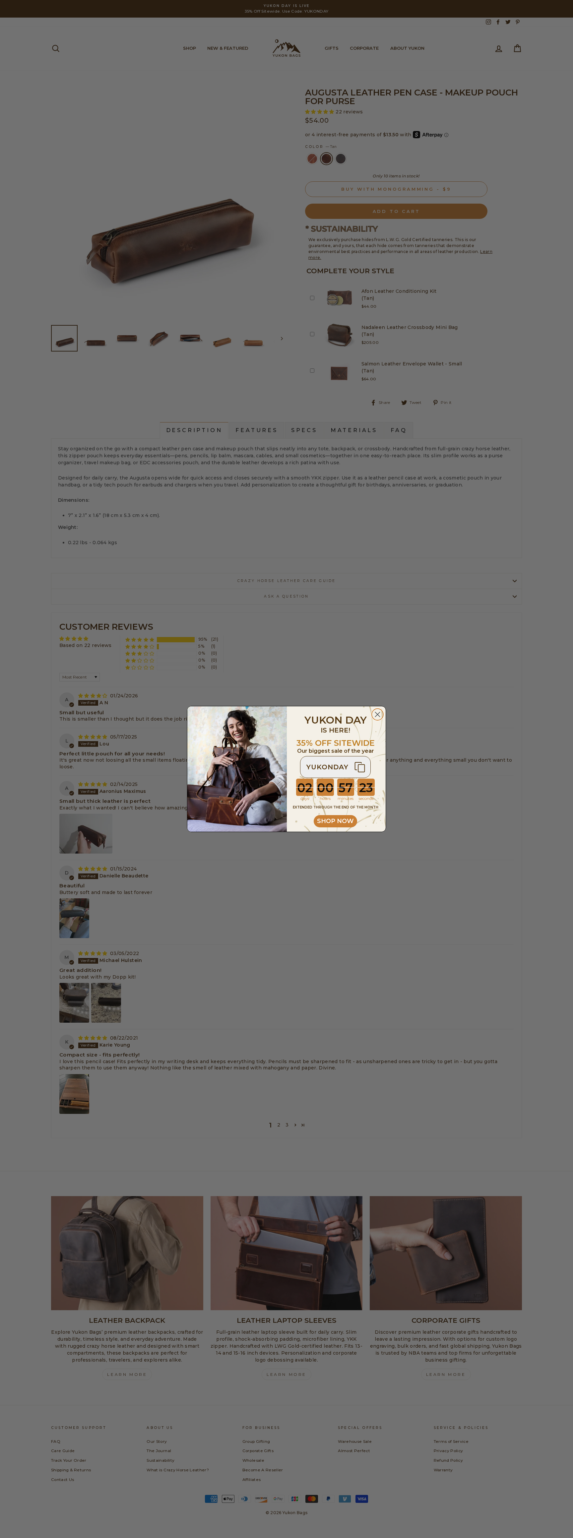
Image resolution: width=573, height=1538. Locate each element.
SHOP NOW (335, 821)
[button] (335, 767)
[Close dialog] (377, 714)
